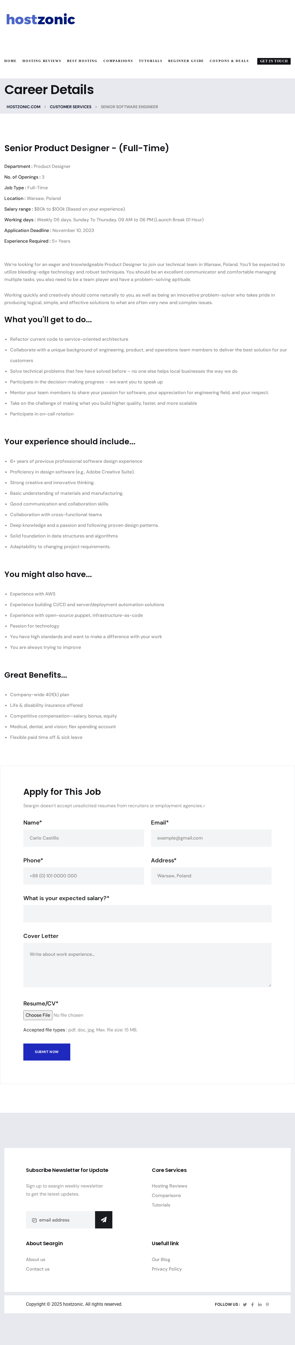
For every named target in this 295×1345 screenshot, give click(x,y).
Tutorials (161, 1205)
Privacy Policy (167, 1269)
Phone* (33, 860)
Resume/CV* (40, 1003)
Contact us (38, 1269)
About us (35, 1259)
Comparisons (166, 1195)
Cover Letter (40, 936)
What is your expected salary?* (66, 898)
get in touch (274, 61)
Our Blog (161, 1259)
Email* (160, 822)
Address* (164, 860)
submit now (47, 1052)
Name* (32, 822)
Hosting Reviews (169, 1186)
